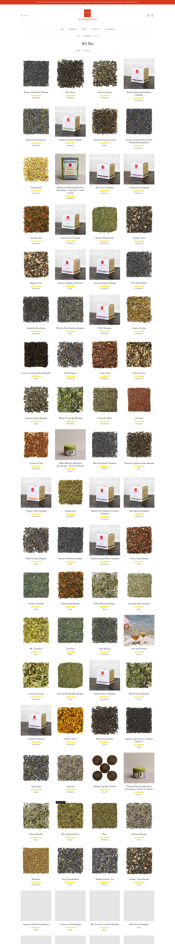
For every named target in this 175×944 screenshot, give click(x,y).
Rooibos (139, 418)
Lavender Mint (105, 418)
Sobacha (36, 879)
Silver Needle (36, 834)
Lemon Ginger (139, 328)
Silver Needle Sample (104, 603)
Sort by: (78, 50)
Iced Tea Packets (139, 648)
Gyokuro (70, 648)
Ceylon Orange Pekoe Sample (36, 373)
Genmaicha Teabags (70, 238)
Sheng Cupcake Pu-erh (104, 786)
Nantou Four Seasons (36, 140)
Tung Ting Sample (70, 879)
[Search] (22, 15)
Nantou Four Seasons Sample (70, 328)
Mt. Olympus (36, 648)
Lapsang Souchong (36, 328)
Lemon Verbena (36, 693)
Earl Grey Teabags (105, 187)
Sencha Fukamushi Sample (70, 693)
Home (78, 36)
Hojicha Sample (139, 834)
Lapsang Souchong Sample (36, 924)
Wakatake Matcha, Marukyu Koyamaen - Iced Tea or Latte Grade (70, 190)
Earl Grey (70, 92)
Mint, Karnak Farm (70, 834)
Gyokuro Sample (36, 603)
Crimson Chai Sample (70, 924)
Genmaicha (36, 238)
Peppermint (70, 511)
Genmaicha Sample (70, 603)
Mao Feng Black (139, 283)
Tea (62, 29)
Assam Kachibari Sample (70, 558)
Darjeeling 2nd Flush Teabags (104, 558)
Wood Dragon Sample (36, 558)
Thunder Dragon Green (104, 140)
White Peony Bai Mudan (70, 418)
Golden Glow (70, 739)
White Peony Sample (139, 693)
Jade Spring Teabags (139, 511)
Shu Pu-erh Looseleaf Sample (105, 924)
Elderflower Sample (139, 924)
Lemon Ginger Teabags (104, 283)
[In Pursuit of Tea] (87, 15)
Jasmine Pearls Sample (36, 418)
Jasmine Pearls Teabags (70, 140)
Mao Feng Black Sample (104, 463)
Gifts (84, 29)
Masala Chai (36, 283)
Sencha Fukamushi (104, 238)
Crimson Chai (36, 463)
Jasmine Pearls (105, 92)
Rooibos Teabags (36, 739)
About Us (96, 29)
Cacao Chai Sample (139, 558)
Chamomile (36, 187)
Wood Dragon (70, 373)
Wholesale (109, 29)
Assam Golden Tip (105, 879)
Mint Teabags (104, 328)
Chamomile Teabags (139, 187)
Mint (104, 834)
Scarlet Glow (139, 373)
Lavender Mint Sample (139, 603)
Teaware (72, 29)
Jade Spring (104, 648)
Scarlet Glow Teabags (104, 693)
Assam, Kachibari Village (36, 92)
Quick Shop (36, 86)
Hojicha (70, 786)
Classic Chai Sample (139, 879)
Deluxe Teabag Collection (70, 283)
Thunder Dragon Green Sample (139, 463)
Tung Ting (36, 786)
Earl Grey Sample (104, 739)
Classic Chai (139, 238)
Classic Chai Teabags (36, 511)
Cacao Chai (104, 373)
